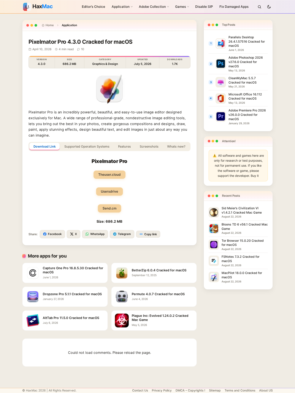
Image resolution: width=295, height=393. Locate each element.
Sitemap (215, 390)
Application (121, 7)
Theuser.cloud (109, 174)
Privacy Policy (162, 390)
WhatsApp (97, 234)
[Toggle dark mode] (269, 7)
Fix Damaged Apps (234, 7)
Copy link (150, 234)
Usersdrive (109, 191)
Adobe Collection (152, 7)
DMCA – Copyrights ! (190, 390)
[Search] (259, 7)
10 (82, 49)
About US (266, 390)
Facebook (55, 234)
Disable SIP (204, 7)
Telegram (124, 234)
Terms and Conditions (240, 390)
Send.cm (109, 208)
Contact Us (140, 390)
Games (180, 7)
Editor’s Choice (93, 7)
